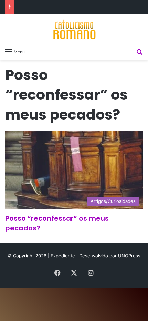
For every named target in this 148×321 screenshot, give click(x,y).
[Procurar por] (139, 51)
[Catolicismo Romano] (74, 29)
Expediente (63, 255)
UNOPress (129, 255)
